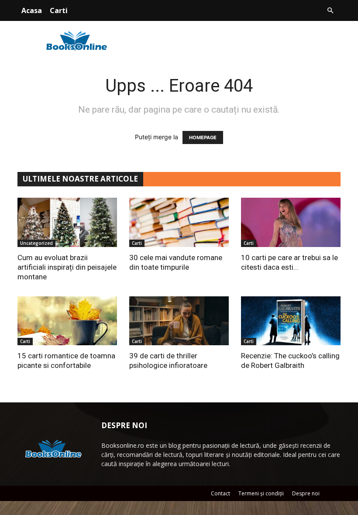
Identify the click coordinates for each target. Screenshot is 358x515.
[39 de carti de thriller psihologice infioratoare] (179, 321)
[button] (330, 11)
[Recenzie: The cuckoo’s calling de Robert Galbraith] (291, 321)
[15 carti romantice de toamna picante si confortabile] (67, 321)
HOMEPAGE (203, 137)
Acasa (31, 10)
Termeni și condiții (261, 493)
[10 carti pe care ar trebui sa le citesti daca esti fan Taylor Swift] (291, 222)
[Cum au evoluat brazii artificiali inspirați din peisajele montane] (67, 222)
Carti (59, 10)
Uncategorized (36, 243)
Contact (220, 493)
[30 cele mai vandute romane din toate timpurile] (179, 222)
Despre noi (306, 493)
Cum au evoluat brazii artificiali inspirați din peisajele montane (67, 267)
